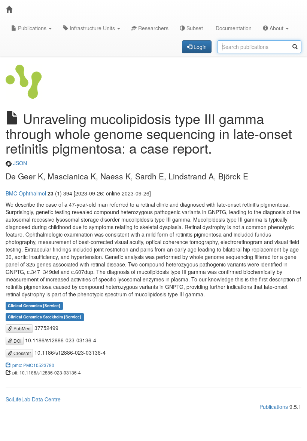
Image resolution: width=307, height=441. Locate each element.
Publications (32, 28)
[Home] (9, 9)
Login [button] (199, 46)
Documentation (233, 28)
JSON (19, 163)
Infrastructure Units (92, 28)
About (276, 28)
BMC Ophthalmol (26, 193)
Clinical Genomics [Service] (34, 306)
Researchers (152, 28)
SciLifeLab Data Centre (33, 399)
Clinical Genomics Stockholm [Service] (44, 317)
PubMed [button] (21, 328)
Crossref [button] (21, 353)
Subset (194, 28)
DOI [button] (16, 340)
